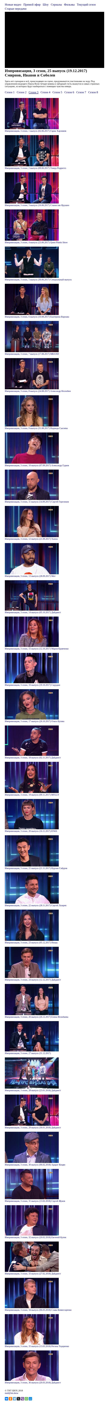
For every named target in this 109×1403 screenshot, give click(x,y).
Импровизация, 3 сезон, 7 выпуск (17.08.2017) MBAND (32, 354)
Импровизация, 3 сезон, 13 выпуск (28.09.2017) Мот (30, 576)
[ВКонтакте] (6, 1398)
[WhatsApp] (26, 1398)
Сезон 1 (10, 92)
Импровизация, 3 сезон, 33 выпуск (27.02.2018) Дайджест (33, 1273)
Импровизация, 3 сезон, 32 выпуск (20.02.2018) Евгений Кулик (35, 1237)
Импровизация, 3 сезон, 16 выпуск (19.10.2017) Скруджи (32, 685)
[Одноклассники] (10, 1398)
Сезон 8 (93, 92)
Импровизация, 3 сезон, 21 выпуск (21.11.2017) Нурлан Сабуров (36, 868)
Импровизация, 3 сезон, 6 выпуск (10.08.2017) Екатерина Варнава (37, 317)
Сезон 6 (69, 92)
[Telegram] (14, 1398)
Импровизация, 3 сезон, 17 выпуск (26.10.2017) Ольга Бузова (34, 721)
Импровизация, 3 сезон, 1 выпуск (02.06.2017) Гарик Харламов (35, 131)
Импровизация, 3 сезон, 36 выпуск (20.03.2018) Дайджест (33, 1382)
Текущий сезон (86, 4)
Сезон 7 (81, 92)
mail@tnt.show (11, 1393)
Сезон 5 (57, 92)
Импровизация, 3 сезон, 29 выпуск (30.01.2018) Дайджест (33, 1127)
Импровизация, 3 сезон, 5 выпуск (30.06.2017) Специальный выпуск (38, 279)
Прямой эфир (32, 4)
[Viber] (22, 1398)
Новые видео (13, 4)
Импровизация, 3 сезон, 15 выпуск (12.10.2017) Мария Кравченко (37, 648)
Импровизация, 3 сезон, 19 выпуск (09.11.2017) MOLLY (32, 795)
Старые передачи (15, 8)
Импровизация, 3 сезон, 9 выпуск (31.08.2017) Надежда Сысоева (36, 428)
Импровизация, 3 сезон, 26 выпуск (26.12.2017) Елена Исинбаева (36, 1017)
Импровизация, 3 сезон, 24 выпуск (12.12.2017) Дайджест (33, 980)
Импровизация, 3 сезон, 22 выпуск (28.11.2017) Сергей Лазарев (35, 905)
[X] (18, 1398)
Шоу (46, 4)
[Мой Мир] (30, 1398)
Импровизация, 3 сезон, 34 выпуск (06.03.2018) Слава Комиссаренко (38, 1310)
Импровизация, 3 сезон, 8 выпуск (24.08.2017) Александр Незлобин (38, 391)
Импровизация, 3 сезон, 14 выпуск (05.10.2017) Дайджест (33, 612)
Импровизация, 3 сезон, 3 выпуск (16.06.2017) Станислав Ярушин (37, 205)
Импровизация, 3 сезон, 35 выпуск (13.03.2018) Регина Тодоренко (37, 1346)
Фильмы (69, 4)
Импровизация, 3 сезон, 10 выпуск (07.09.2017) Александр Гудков (37, 465)
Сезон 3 (33, 92)
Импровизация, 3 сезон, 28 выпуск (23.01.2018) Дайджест (33, 1090)
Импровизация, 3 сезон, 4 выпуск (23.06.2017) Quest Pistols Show (36, 242)
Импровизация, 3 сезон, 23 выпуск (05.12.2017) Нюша (31, 942)
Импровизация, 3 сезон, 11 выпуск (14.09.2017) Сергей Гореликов (37, 502)
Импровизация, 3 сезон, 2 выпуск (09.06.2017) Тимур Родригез (35, 168)
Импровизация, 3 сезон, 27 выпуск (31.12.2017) (28, 1053)
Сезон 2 (22, 92)
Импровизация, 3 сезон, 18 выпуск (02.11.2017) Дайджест (33, 757)
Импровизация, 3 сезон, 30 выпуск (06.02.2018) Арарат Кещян (35, 1164)
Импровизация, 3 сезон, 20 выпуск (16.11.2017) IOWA (31, 831)
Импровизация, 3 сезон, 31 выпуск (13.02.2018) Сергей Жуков (35, 1201)
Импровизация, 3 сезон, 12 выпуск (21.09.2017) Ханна (31, 539)
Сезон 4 (45, 92)
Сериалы (56, 4)
